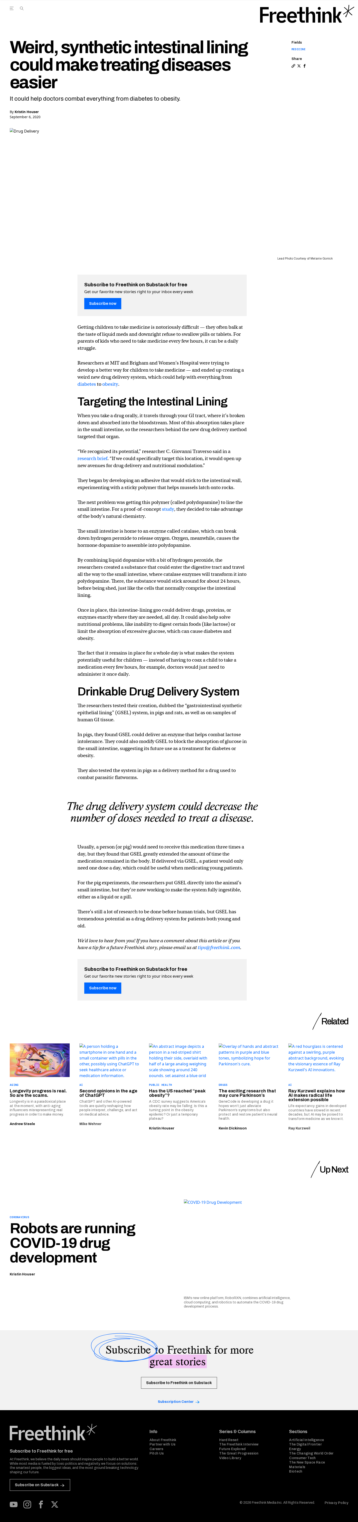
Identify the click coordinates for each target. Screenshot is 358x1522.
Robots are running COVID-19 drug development (72, 1243)
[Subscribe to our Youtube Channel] (14, 1504)
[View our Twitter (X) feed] (54, 1504)
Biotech (295, 1471)
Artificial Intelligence (306, 1440)
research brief (92, 458)
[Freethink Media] (74, 1432)
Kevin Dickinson (233, 1128)
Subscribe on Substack (36, 1485)
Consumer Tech (302, 1458)
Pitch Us (157, 1453)
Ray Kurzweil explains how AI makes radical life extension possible (316, 1095)
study (168, 509)
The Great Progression (238, 1453)
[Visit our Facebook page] (41, 1504)
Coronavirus (19, 1217)
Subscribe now (102, 303)
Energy (295, 1449)
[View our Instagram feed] (27, 1504)
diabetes (86, 384)
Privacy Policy (336, 1503)
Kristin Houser (27, 111)
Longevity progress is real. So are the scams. (38, 1093)
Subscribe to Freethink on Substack (179, 1383)
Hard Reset (228, 1440)
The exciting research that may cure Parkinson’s (247, 1093)
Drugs (223, 1085)
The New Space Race (307, 1462)
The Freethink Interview (238, 1444)
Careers (156, 1449)
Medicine (299, 49)
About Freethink (163, 1440)
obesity (110, 384)
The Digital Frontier (305, 1444)
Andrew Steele (22, 1124)
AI (81, 1085)
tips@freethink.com (219, 947)
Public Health (160, 1085)
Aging (14, 1085)
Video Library (230, 1458)
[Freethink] (307, 14)
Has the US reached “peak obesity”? (177, 1093)
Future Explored (232, 1449)
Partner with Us (163, 1444)
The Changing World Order (311, 1453)
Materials (297, 1467)
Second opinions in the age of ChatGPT (108, 1093)
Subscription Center (176, 1402)
